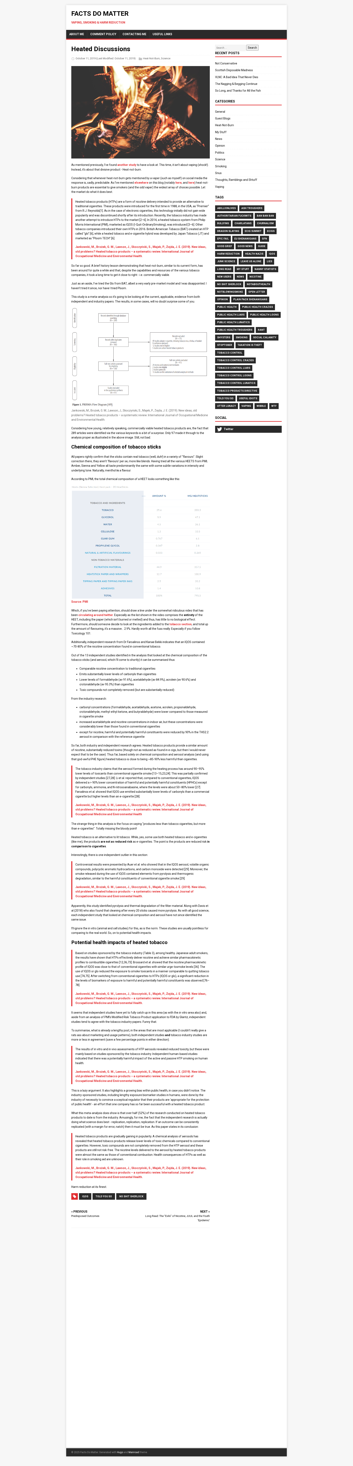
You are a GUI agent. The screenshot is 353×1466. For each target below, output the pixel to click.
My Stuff (221, 132)
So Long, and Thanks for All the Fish (238, 90)
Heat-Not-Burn (151, 58)
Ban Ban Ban (265, 215)
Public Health (227, 307)
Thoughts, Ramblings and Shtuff (236, 179)
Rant (261, 329)
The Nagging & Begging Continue (236, 83)
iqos (85, 1196)
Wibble (261, 406)
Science (165, 58)
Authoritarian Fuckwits (234, 215)
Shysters (223, 337)
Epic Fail (223, 238)
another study (126, 164)
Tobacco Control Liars (233, 367)
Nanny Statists (265, 269)
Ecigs (271, 231)
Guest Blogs (222, 118)
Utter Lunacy (226, 406)
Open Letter (256, 291)
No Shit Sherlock (229, 284)
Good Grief (224, 246)
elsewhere (141, 182)
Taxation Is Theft (250, 345)
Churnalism (265, 223)
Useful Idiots (248, 398)
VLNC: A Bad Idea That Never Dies (236, 77)
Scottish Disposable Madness (234, 70)
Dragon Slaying (228, 231)
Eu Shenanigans (245, 238)
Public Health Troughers (234, 329)
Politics (219, 152)
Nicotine (255, 276)
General (220, 111)
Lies (269, 261)
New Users (224, 276)
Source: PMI (79, 601)
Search (252, 47)
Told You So (225, 398)
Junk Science (226, 261)
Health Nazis (254, 253)
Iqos (272, 253)
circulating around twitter (95, 615)
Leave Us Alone (251, 261)
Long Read (224, 269)
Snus (218, 173)
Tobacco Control (229, 352)
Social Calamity (264, 337)
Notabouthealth (258, 284)
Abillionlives (226, 208)
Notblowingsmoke (230, 291)
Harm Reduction (228, 253)
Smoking (221, 166)
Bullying (223, 223)
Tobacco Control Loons (234, 375)
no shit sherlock (131, 1196)
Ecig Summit (253, 231)
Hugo (120, 1452)
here (178, 182)
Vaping (219, 186)
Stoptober (224, 345)
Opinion (220, 145)
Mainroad (133, 1452)
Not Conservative (226, 63)
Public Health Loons (264, 314)
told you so (104, 1196)
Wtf (274, 406)
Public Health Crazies (257, 307)
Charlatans (243, 223)
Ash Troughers (251, 208)
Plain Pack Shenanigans (250, 299)
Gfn (264, 238)
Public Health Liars (231, 314)
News (218, 139)
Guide (261, 246)
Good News (245, 246)
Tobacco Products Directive (237, 390)
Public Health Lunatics (233, 322)
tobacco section (181, 624)
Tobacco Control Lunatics (236, 383)
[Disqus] (140, 1284)
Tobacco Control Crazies (235, 360)
